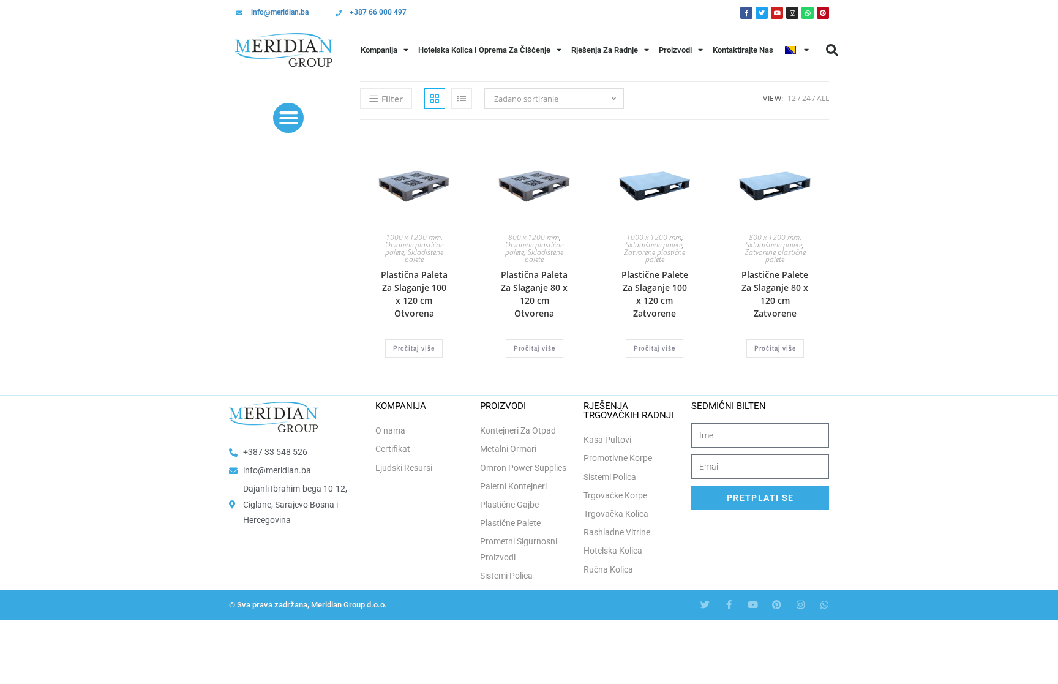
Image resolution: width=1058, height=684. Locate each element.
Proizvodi (675, 49)
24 (806, 98)
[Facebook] (746, 13)
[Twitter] (762, 13)
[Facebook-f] (728, 604)
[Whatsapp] (807, 13)
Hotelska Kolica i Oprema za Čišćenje (484, 49)
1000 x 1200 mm (413, 237)
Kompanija (379, 49)
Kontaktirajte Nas (743, 49)
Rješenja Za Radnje (604, 49)
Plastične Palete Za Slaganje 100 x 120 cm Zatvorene (654, 294)
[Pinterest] (823, 13)
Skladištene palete (424, 256)
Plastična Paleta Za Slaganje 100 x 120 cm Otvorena (414, 294)
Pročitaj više (414, 348)
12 (791, 98)
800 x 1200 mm (533, 237)
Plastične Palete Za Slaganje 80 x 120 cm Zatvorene (774, 294)
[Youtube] (777, 13)
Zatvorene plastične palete (654, 256)
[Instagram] (792, 13)
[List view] (461, 98)
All (823, 98)
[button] (832, 50)
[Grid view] (434, 98)
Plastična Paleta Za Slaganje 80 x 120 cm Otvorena (534, 294)
